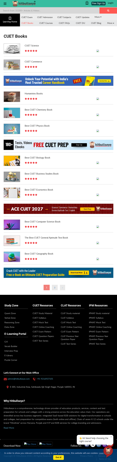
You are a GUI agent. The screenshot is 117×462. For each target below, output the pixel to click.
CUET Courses (46, 23)
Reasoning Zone (11, 322)
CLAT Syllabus (67, 317)
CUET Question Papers (43, 336)
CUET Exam (27, 17)
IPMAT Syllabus (96, 317)
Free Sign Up (98, 3)
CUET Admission (45, 17)
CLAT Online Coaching (71, 327)
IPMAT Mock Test (97, 322)
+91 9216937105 (45, 378)
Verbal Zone (10, 317)
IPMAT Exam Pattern (98, 331)
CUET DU (80, 23)
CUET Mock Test (40, 322)
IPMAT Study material (99, 313)
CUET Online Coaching (43, 327)
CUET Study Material (42, 313)
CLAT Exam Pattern (70, 331)
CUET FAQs (64, 23)
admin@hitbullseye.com (19, 378)
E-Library (8, 355)
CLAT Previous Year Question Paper (70, 338)
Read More (9, 427)
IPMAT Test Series (97, 343)
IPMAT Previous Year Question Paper (98, 338)
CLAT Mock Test (68, 322)
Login (110, 3)
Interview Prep (11, 350)
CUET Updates (82, 17)
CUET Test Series (40, 340)
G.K (6, 341)
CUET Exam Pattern (42, 331)
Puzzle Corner (10, 359)
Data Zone (9, 327)
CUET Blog (96, 23)
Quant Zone (10, 313)
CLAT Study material (70, 313)
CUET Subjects (64, 17)
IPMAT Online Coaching (100, 327)
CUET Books (27, 23)
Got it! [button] (58, 457)
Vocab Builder (10, 346)
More (97, 16)
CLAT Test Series (68, 343)
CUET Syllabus (39, 317)
